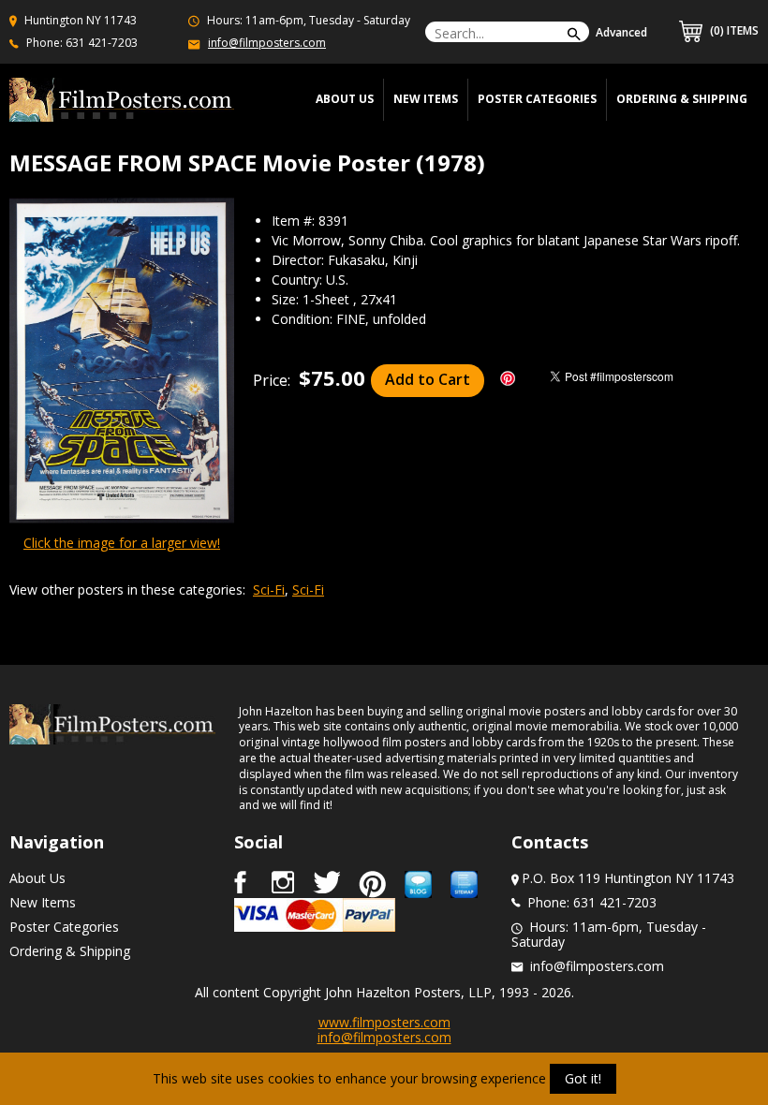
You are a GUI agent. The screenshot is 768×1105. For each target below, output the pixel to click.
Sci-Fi (269, 589)
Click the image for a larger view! (121, 543)
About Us (37, 878)
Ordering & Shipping (681, 99)
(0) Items (733, 30)
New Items (425, 99)
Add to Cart (427, 379)
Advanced (621, 32)
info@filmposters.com (267, 43)
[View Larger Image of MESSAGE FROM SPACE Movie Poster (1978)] (121, 362)
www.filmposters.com (384, 1022)
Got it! (583, 1078)
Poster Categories (537, 99)
